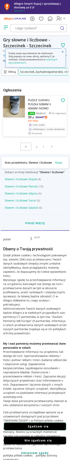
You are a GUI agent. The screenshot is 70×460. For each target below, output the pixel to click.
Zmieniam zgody (35, 453)
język (37, 237)
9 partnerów (41, 321)
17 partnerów (26, 317)
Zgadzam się (38, 426)
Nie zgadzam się (38, 440)
